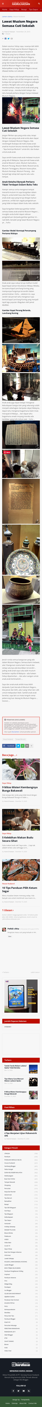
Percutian (21, 1188)
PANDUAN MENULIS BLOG (21, 1160)
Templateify (25, 1400)
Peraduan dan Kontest (21, 1300)
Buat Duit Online (21, 1179)
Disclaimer (15, 732)
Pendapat (21, 1287)
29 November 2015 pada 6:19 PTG (29, 929)
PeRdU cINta (13, 928)
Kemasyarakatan (21, 1309)
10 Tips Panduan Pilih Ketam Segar (19, 889)
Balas (9, 936)
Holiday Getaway (21, 1227)
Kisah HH (21, 1322)
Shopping (21, 1185)
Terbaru (6, 972)
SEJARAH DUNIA (21, 1297)
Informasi (21, 1255)
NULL (21, 1306)
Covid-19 (21, 1246)
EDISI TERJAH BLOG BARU (21, 1268)
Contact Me (32, 1403)
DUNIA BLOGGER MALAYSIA (21, 1173)
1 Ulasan (7, 34)
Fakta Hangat (21, 1169)
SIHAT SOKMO (21, 1341)
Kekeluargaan (21, 1176)
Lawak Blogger (21, 1265)
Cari (39, 3)
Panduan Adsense (21, 1278)
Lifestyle (21, 1153)
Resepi (24, 9)
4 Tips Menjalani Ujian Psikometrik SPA (20, 1134)
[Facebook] (5, 38)
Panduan (21, 1157)
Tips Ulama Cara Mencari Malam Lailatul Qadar (14, 1080)
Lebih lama (35, 972)
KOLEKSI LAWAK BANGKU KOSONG (21, 1262)
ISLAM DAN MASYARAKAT (21, 1294)
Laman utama (7, 16)
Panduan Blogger (21, 1319)
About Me (22, 1403)
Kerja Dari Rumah (21, 1192)
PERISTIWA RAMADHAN (21, 1329)
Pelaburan (21, 1236)
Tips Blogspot (21, 1214)
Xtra (21, 1281)
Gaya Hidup (14, 9)
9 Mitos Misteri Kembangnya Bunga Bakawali (20, 789)
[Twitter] (8, 38)
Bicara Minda (21, 1233)
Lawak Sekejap (21, 1258)
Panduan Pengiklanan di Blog (21, 1271)
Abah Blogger (21, 1335)
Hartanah (21, 1224)
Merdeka (21, 1313)
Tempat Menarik (20, 739)
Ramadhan (21, 1201)
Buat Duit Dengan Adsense (21, 1252)
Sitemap (15, 1403)
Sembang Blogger (21, 1166)
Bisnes (21, 1344)
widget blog (21, 1284)
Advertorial (21, 1195)
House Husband (19, 16)
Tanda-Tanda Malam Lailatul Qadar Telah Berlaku (15, 1067)
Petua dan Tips (21, 1316)
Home (4, 9)
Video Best (21, 1243)
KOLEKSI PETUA (21, 1303)
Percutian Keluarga (21, 1325)
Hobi (21, 1348)
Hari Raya (21, 1211)
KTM (21, 1338)
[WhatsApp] (23, 746)
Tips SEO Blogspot (21, 1208)
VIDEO (21, 1239)
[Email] (12, 38)
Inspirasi (21, 1274)
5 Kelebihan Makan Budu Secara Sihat (17, 839)
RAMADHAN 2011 (21, 1332)
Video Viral (21, 1351)
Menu (3, 3)
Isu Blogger (21, 1290)
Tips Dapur (33, 9)
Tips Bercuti (21, 1198)
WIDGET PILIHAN (21, 1230)
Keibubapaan (21, 1217)
